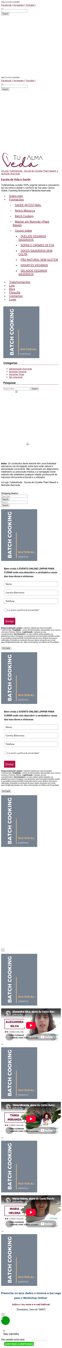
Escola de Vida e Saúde (15, 179)
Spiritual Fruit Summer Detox (31, 419)
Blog (31, 435)
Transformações (31, 430)
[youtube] (34, 444)
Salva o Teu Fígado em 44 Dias (31, 394)
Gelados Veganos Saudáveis (31, 413)
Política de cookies (31, 455)
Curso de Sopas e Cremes (31, 402)
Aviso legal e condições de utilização (31, 450)
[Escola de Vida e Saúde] (22, 168)
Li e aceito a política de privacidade (23, 610)
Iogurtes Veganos (31, 411)
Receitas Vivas (16, 374)
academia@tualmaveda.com (32, 391)
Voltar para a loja (33, 1339)
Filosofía (31, 438)
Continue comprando (18, 1343)
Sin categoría (15, 377)
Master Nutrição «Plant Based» (31, 397)
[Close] (2, 1044)
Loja (31, 433)
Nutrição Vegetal (17, 371)
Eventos (31, 427)
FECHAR (6, 648)
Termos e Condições (31, 458)
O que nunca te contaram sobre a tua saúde (31, 422)
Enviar (9, 621)
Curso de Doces (31, 405)
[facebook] (28, 444)
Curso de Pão (31, 408)
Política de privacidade (31, 453)
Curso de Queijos (31, 400)
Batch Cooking (31, 416)
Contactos (31, 441)
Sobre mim (31, 424)
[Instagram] (31, 444)
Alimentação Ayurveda (20, 369)
